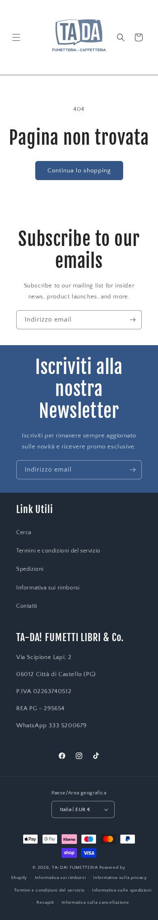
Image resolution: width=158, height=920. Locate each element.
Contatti (26, 606)
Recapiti (45, 902)
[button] (16, 37)
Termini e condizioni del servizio (58, 551)
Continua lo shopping (79, 170)
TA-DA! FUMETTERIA (75, 867)
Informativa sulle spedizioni (122, 890)
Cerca (24, 532)
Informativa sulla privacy (120, 877)
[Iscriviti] (132, 319)
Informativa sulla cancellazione (95, 902)
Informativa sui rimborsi (47, 588)
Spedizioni (30, 569)
